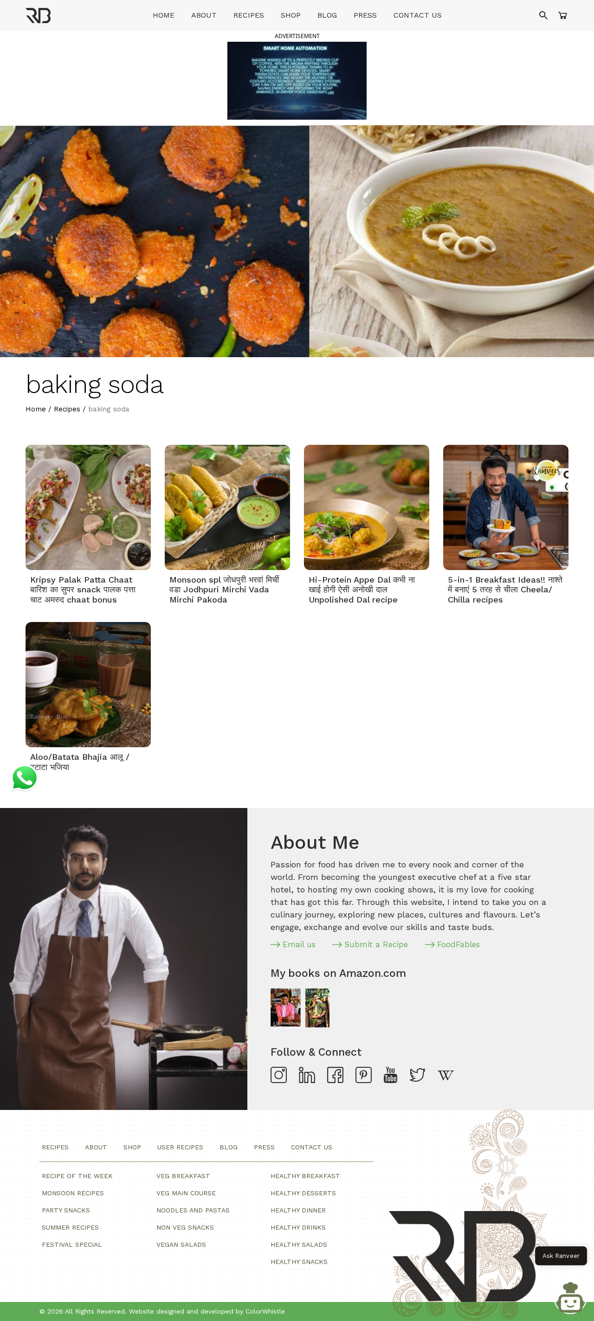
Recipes (248, 15)
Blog (327, 15)
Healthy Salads (299, 1244)
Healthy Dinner (298, 1210)
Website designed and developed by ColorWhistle (207, 1311)
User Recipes (180, 1147)
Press (365, 15)
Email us (299, 944)
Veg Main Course (186, 1193)
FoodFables (458, 944)
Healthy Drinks (298, 1227)
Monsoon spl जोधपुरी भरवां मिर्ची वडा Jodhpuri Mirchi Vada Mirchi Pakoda (224, 589)
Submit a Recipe (376, 944)
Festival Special (72, 1244)
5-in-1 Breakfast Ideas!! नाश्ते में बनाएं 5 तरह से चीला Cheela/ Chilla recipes (505, 589)
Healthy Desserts (303, 1193)
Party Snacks (66, 1210)
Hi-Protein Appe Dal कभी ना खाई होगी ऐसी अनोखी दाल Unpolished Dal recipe (362, 589)
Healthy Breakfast (305, 1176)
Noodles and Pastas (193, 1210)
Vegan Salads (181, 1244)
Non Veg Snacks (185, 1227)
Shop (291, 15)
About (204, 15)
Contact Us (418, 15)
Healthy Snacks (299, 1261)
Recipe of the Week (77, 1176)
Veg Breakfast (183, 1176)
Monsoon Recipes (73, 1193)
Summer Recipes (70, 1227)
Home (163, 15)
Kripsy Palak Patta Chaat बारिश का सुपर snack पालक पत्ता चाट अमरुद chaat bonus (83, 589)
